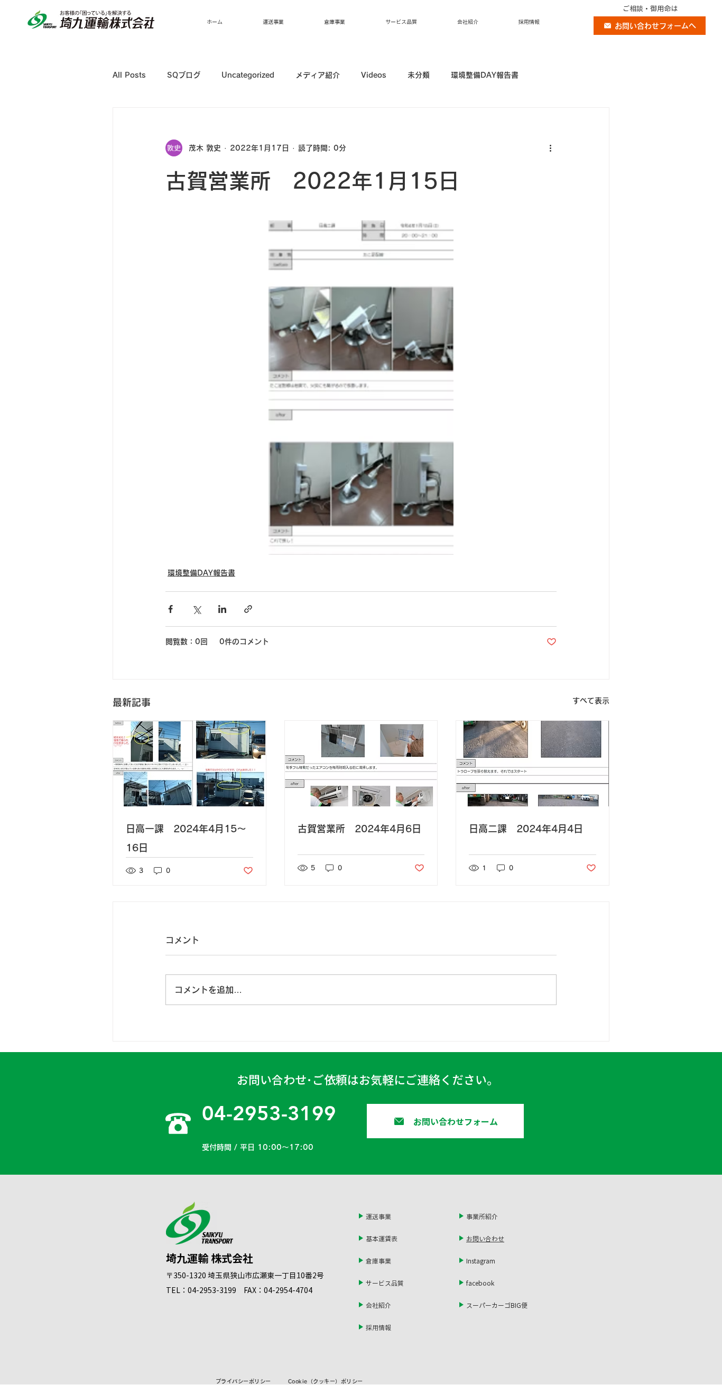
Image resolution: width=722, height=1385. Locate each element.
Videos (373, 75)
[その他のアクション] (550, 148)
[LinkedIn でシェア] (222, 609)
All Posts (129, 75)
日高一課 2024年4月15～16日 (186, 838)
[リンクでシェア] (248, 609)
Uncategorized (247, 75)
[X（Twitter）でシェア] (196, 609)
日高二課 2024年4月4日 (526, 828)
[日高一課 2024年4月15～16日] (189, 763)
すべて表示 (590, 700)
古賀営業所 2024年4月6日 (359, 828)
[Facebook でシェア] (170, 609)
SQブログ (183, 75)
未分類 (419, 75)
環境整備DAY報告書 (485, 75)
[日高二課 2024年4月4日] (532, 763)
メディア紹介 (317, 75)
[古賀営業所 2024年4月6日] (361, 763)
